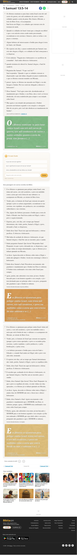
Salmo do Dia (48, 523)
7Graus (10, 545)
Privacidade (72, 525)
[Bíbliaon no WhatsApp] (63, 545)
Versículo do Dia (47, 520)
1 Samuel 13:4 (9, 466)
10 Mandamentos (34, 523)
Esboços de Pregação (33, 528)
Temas (73, 520)
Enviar (44, 175)
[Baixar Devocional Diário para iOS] (23, 538)
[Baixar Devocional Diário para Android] (9, 538)
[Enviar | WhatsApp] (44, 8)
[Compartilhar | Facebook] (40, 8)
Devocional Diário (47, 528)
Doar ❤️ (7, 527)
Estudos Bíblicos (34, 525)
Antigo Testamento (24, 1)
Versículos (43, 1)
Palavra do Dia (47, 525)
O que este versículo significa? (13, 161)
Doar (65, 1)
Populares (60, 525)
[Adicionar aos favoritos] (48, 8)
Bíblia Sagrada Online (9, 2)
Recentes (61, 528)
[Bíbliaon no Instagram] (69, 545)
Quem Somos (72, 528)
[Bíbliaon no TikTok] (66, 545)
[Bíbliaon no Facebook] (73, 545)
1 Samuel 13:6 (44, 466)
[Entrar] (69, 2)
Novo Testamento (35, 1)
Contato (73, 523)
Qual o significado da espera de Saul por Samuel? (18, 166)
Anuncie (73, 530)
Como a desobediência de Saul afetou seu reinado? (19, 170)
